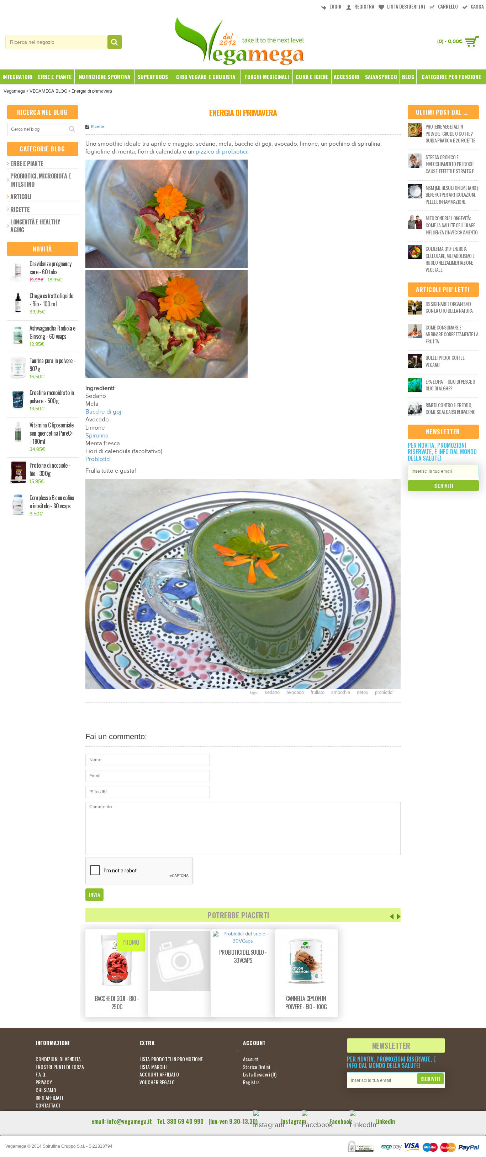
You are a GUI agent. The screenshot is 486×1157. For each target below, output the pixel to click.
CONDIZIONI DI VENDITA (58, 1059)
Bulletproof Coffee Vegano (445, 361)
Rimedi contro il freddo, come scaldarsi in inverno (450, 408)
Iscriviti (443, 485)
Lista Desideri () (260, 1074)
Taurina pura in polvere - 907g (52, 365)
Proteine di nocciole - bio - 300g (50, 469)
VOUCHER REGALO (157, 1082)
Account (250, 1059)
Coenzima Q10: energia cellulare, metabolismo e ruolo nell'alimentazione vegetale (450, 259)
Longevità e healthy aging (35, 226)
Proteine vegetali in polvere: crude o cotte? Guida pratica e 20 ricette (450, 133)
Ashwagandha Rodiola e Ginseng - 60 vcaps (52, 332)
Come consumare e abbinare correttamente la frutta (452, 334)
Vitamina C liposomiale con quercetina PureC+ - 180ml (51, 433)
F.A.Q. (41, 1074)
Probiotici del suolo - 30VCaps (242, 956)
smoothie (340, 692)
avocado (295, 692)
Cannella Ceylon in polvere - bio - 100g (306, 1002)
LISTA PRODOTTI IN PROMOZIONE (171, 1059)
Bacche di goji (104, 411)
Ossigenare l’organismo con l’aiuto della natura (449, 307)
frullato (317, 692)
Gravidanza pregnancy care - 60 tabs (50, 268)
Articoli (20, 196)
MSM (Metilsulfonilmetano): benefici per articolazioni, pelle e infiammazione (452, 194)
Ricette (20, 209)
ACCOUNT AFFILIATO (159, 1074)
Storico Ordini (256, 1066)
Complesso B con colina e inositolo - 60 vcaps (52, 502)
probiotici (384, 692)
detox (362, 692)
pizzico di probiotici (221, 151)
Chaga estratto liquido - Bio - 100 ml (51, 300)
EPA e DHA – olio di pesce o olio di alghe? (450, 385)
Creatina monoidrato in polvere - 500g (52, 397)
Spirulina (97, 435)
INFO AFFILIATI (49, 1097)
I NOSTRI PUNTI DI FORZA (60, 1066)
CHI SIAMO (46, 1090)
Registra (251, 1082)
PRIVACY (44, 1082)
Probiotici (98, 459)
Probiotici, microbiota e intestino (40, 180)
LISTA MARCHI (153, 1066)
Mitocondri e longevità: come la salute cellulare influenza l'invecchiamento (451, 224)
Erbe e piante (26, 163)
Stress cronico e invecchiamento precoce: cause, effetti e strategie (450, 164)
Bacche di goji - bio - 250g (117, 1002)
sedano (272, 692)
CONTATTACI (48, 1105)
